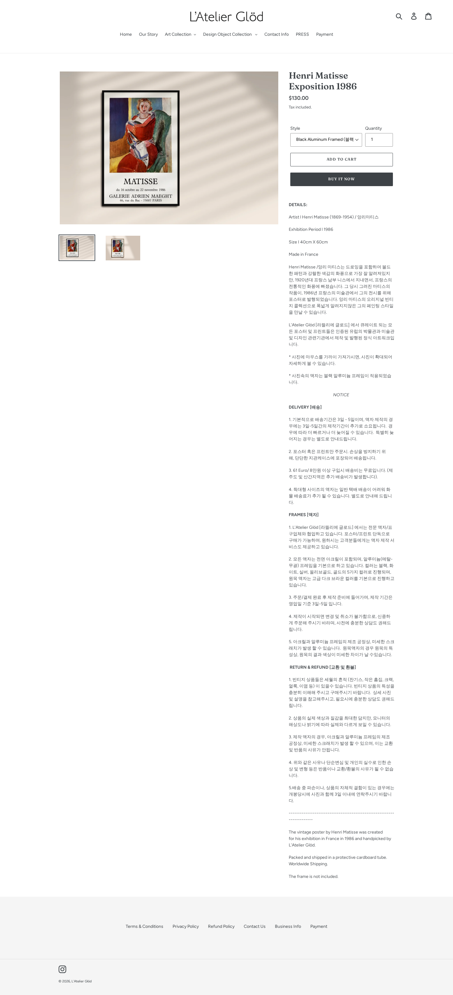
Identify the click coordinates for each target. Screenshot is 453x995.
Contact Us (255, 926)
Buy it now (341, 179)
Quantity (373, 128)
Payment (318, 926)
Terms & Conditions (144, 926)
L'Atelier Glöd (81, 981)
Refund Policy (221, 926)
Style (295, 128)
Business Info (288, 926)
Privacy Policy (186, 926)
